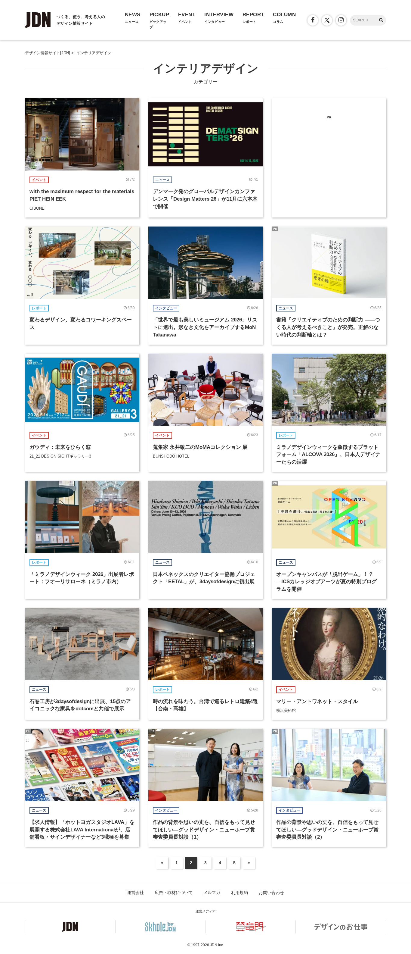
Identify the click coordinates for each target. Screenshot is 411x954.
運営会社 (135, 892)
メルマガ (211, 892)
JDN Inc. (217, 945)
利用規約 (239, 892)
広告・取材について (174, 892)
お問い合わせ (271, 892)
